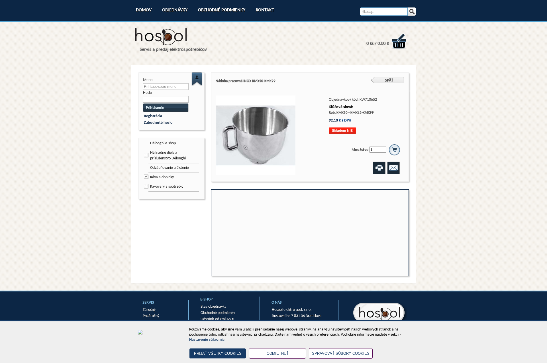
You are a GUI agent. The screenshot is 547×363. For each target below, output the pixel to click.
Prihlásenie (155, 108)
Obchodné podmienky (221, 10)
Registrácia (153, 116)
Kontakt (265, 10)
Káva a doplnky (162, 177)
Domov (144, 10)
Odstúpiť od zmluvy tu (218, 319)
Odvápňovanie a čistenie (169, 168)
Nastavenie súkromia (206, 340)
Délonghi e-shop (163, 143)
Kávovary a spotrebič (166, 186)
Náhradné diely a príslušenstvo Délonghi (168, 156)
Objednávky (174, 10)
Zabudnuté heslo (158, 123)
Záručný (149, 310)
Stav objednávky (213, 307)
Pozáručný (151, 316)
